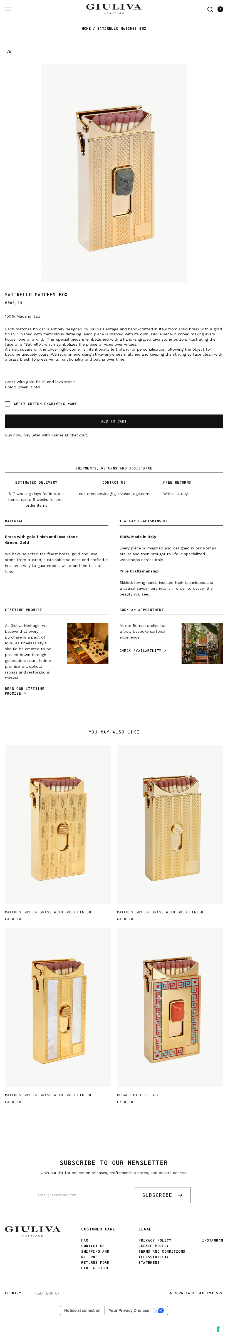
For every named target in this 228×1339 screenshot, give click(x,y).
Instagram (212, 1240)
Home (86, 28)
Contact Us (93, 1246)
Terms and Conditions (161, 1251)
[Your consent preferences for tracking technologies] (218, 1329)
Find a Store (95, 1268)
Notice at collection (82, 1310)
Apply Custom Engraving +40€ (45, 404)
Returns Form (95, 1262)
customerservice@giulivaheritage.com (114, 493)
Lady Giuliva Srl (204, 1293)
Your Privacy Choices (129, 1310)
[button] (210, 9)
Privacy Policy (154, 1240)
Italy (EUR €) (47, 1293)
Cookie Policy (153, 1246)
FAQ (84, 1240)
